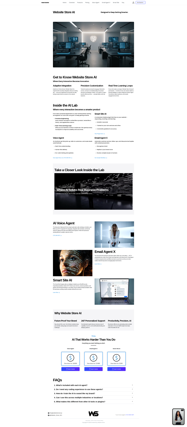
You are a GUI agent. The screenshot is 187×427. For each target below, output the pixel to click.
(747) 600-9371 (130, 415)
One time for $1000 (93, 363)
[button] (93, 385)
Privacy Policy (100, 420)
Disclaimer (88, 420)
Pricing (87, 2)
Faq (123, 2)
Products (80, 2)
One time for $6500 (70, 363)
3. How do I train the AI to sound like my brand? (74, 393)
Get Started (140, 2)
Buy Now (71, 369)
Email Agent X (106, 2)
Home (64, 2)
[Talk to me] (178, 417)
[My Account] (133, 3)
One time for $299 (116, 363)
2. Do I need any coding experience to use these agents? (78, 389)
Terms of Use (94, 420)
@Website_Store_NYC (55, 415)
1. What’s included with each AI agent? (70, 385)
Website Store (101, 422)
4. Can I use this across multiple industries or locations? (78, 398)
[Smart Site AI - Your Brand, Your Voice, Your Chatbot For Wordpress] (45, 2)
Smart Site (116, 2)
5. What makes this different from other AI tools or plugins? (79, 402)
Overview (72, 2)
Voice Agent (95, 2)
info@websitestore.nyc (55, 413)
